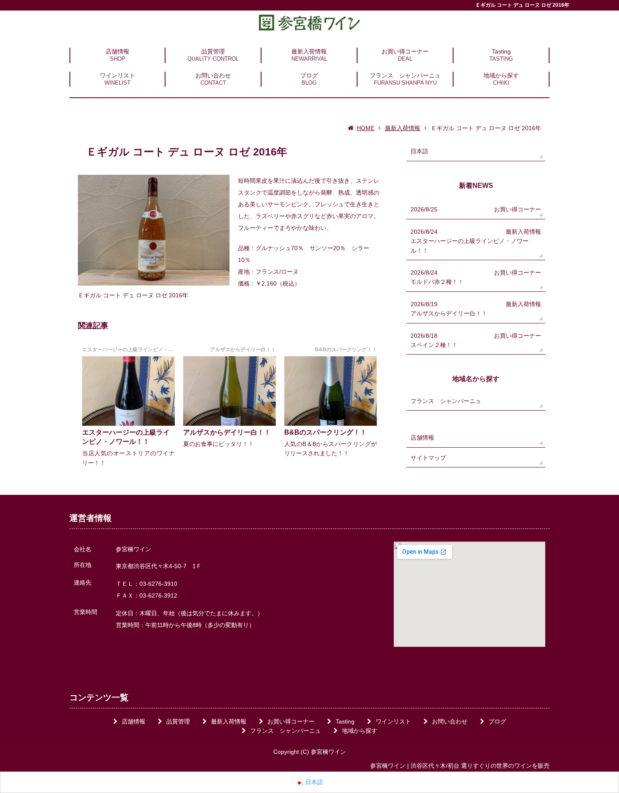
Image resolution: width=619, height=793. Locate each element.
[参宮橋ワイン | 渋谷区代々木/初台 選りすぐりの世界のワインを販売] (309, 22)
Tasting (501, 51)
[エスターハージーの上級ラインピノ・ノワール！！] (128, 391)
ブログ (309, 75)
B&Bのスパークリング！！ (325, 432)
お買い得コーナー (405, 51)
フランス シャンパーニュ (405, 75)
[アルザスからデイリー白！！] (229, 391)
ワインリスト (117, 75)
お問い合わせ (213, 75)
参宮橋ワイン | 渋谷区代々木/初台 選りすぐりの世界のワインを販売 (460, 765)
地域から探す (501, 75)
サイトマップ (428, 457)
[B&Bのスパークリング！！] (330, 391)
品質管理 (213, 51)
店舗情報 (117, 51)
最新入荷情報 (309, 51)
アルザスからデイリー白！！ (227, 432)
